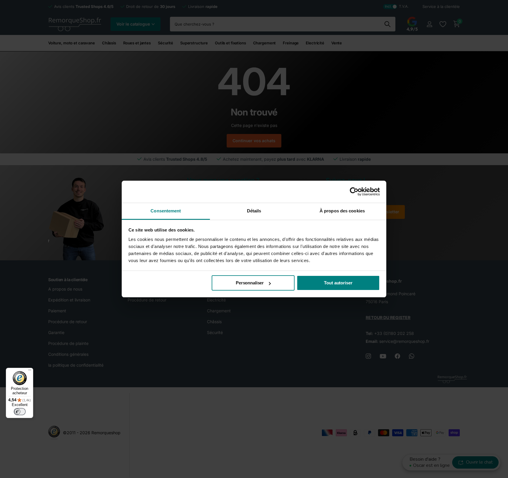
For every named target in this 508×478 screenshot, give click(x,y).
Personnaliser (250, 282)
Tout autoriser (338, 282)
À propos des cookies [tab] (342, 210)
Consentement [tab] (166, 210)
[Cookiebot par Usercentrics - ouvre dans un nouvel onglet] (354, 191)
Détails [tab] (254, 210)
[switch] (20, 411)
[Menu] (29, 371)
